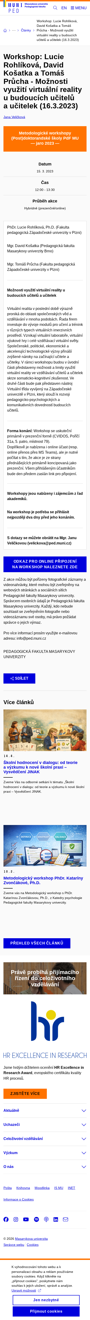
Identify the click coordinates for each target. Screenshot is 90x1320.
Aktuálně (11, 1110)
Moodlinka (42, 1188)
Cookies (33, 1245)
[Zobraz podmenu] (79, 1111)
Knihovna (23, 1188)
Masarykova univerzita (31, 1239)
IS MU (58, 1188)
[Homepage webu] (25, 7)
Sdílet (21, 678)
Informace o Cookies (18, 1199)
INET (71, 1188)
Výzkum (10, 1153)
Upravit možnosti (24, 1290)
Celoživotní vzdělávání (23, 1139)
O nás (8, 1167)
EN (64, 8)
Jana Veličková (14, 117)
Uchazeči (11, 1125)
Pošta (7, 1188)
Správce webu (13, 1245)
